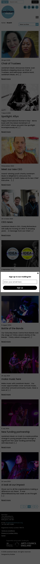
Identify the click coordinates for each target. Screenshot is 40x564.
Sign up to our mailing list (20, 277)
